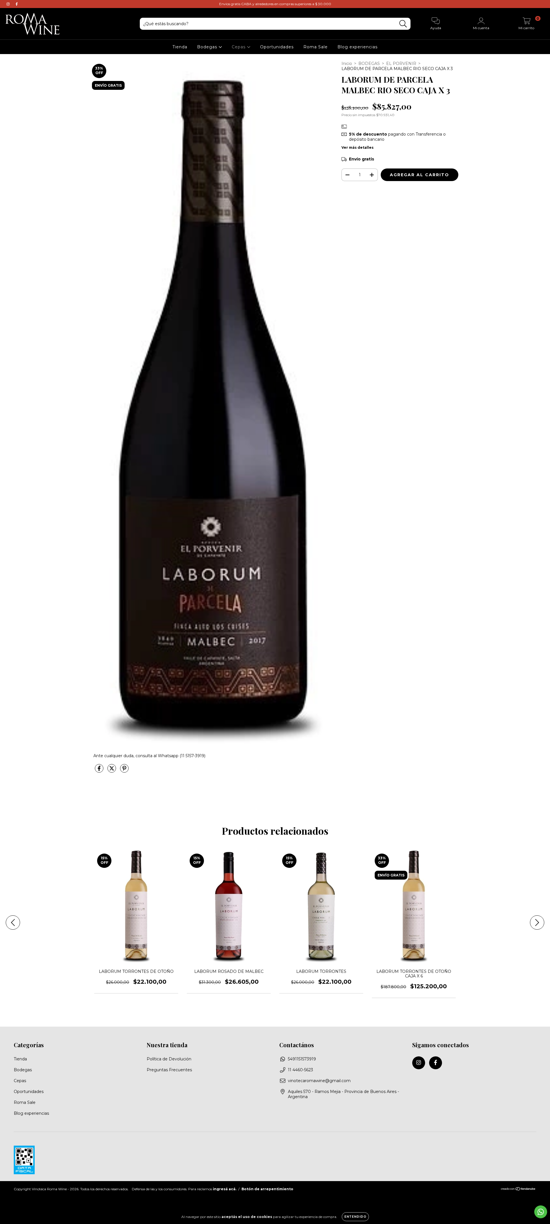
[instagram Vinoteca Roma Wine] (8, 4)
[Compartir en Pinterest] (124, 770)
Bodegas (208, 46)
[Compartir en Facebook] (100, 770)
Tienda (179, 46)
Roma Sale (315, 46)
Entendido (355, 1217)
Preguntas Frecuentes (169, 1069)
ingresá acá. (224, 1189)
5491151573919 (302, 1059)
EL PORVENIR (401, 63)
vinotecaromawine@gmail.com (319, 1080)
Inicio (346, 63)
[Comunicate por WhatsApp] (540, 1211)
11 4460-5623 (300, 1069)
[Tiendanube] (518, 1189)
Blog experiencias (357, 46)
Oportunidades (277, 46)
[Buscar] (403, 24)
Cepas (239, 46)
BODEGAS (369, 63)
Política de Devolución (169, 1059)
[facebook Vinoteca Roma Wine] (16, 4)
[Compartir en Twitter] (112, 770)
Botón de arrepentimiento (267, 1189)
